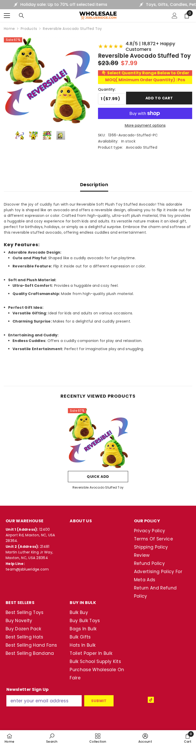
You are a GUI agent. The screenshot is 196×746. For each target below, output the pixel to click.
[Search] (21, 16)
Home (9, 28)
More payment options (145, 125)
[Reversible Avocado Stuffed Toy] (98, 438)
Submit (98, 700)
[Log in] (174, 15)
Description (94, 184)
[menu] (7, 16)
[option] (98, 450)
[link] (52, 738)
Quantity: (107, 89)
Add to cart (159, 98)
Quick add (98, 476)
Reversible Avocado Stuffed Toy (98, 487)
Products (29, 28)
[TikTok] (150, 699)
